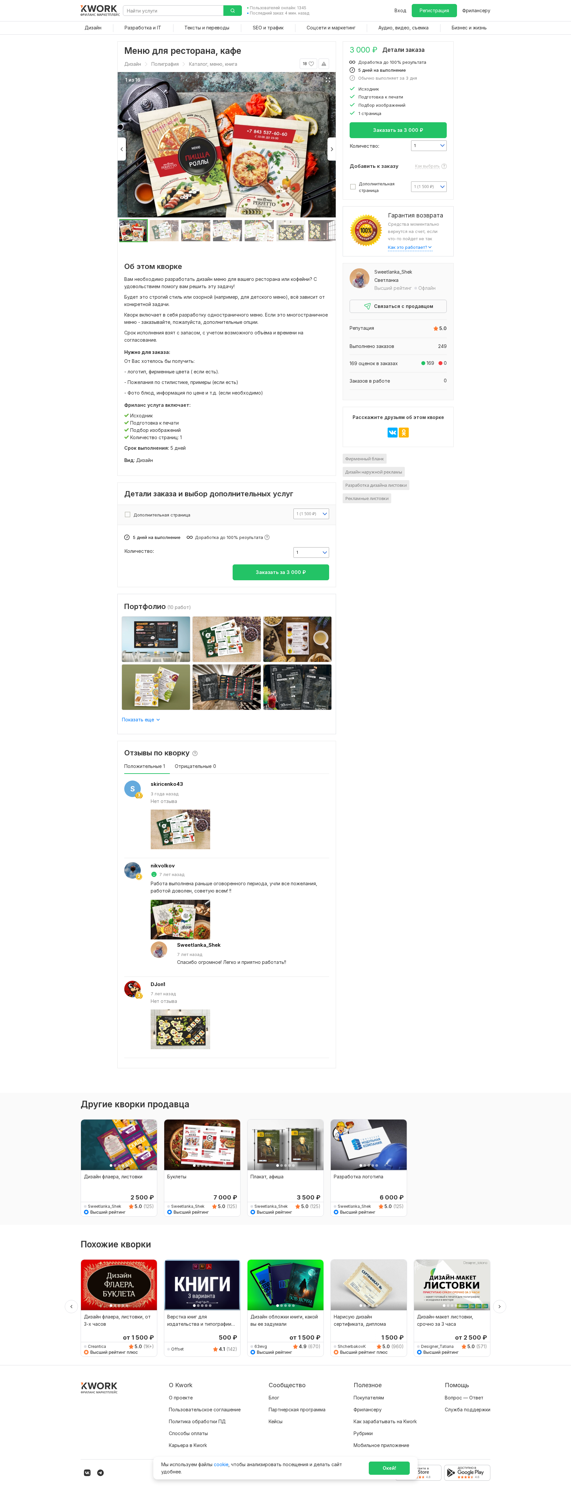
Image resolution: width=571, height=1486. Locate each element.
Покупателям (369, 1397)
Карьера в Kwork (188, 1445)
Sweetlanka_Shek (199, 945)
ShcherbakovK (352, 1346)
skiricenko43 (167, 784)
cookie (221, 1464)
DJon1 (158, 984)
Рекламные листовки (367, 498)
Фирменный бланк (364, 459)
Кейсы (276, 1421)
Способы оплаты (188, 1433)
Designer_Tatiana (437, 1346)
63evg (260, 1346)
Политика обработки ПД (197, 1421)
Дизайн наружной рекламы (373, 472)
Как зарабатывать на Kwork (385, 1421)
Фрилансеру (476, 10)
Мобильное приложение (381, 1445)
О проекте (181, 1397)
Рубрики (363, 1433)
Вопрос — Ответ (464, 1397)
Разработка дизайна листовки (376, 485)
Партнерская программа (297, 1409)
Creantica (97, 1346)
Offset (177, 1349)
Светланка (386, 280)
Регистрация (434, 10)
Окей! (389, 1468)
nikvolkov (163, 865)
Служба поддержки (467, 1409)
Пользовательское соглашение (205, 1409)
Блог (274, 1397)
